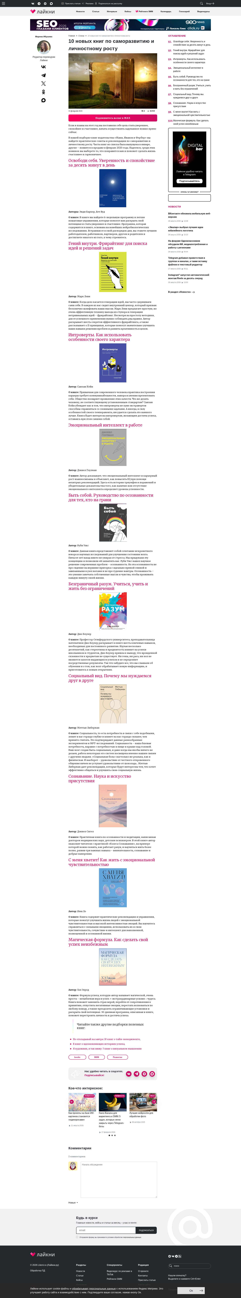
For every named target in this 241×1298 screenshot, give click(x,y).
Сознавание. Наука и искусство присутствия (99, 778)
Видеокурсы (203, 11)
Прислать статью (147, 1280)
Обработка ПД (37, 1270)
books (77, 1057)
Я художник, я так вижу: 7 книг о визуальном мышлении (107, 1048)
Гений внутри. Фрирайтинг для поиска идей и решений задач (107, 246)
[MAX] (43, 100)
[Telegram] (43, 75)
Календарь (166, 11)
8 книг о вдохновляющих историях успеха (99, 1044)
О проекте (143, 1271)
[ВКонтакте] (43, 66)
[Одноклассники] (43, 92)
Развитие (117, 1057)
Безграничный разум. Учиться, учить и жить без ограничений (108, 586)
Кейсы (128, 11)
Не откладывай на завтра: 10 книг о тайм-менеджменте (106, 1039)
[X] (43, 83)
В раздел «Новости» (179, 292)
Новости (80, 11)
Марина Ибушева (43, 36)
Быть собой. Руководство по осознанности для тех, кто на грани (110, 497)
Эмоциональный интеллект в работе (105, 425)
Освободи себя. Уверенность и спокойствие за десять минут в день (111, 163)
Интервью (112, 11)
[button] (109, 1135)
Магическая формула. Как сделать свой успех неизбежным (108, 942)
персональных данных (132, 1237)
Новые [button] (72, 1202)
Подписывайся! (94, 1075)
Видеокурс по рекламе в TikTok (119, 1273)
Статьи (95, 11)
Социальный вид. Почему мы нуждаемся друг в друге (109, 678)
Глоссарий (184, 11)
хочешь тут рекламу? (189, 192)
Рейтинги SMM (146, 11)
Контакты (143, 1275)
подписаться (146, 1230)
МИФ (96, 1057)
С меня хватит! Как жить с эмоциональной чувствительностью (111, 862)
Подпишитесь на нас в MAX (112, 118)
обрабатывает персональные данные (94, 1288)
